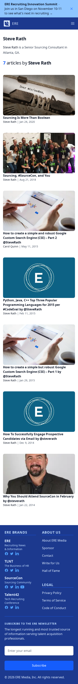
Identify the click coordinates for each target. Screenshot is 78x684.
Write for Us (50, 563)
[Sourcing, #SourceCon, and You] (39, 153)
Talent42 (12, 594)
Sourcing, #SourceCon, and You (26, 175)
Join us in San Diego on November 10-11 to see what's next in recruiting (33, 8)
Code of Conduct (54, 608)
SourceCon (14, 578)
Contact (47, 555)
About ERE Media (54, 540)
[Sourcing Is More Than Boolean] (39, 95)
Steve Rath (10, 47)
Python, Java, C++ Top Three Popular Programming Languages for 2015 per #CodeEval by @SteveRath (31, 304)
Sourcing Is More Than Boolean (26, 118)
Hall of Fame (51, 571)
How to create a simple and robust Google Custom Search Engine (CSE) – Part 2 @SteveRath (34, 237)
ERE (8, 541)
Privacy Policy (51, 593)
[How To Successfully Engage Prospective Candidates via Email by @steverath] (39, 411)
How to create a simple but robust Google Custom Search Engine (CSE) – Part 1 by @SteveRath (34, 371)
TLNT (9, 561)
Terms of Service (54, 600)
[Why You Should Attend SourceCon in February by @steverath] (39, 474)
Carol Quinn (10, 246)
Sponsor (48, 548)
